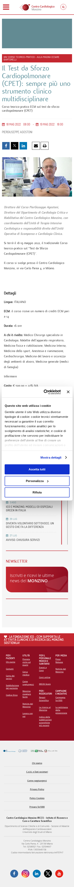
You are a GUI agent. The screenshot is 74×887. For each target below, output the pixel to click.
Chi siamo (10, 661)
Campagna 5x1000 (60, 699)
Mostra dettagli (51, 457)
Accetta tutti (37, 469)
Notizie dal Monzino (27, 705)
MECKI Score (45, 684)
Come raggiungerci (28, 683)
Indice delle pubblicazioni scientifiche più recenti (45, 721)
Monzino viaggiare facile (26, 694)
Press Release (59, 660)
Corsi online (44, 677)
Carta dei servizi (10, 677)
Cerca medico (25, 673)
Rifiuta (37, 492)
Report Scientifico (44, 699)
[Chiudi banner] (68, 392)
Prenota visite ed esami (26, 662)
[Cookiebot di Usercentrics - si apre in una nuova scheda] (45, 392)
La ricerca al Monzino (45, 708)
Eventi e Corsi (43, 669)
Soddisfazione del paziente (12, 687)
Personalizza (35, 481)
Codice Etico (12, 695)
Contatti (10, 668)
